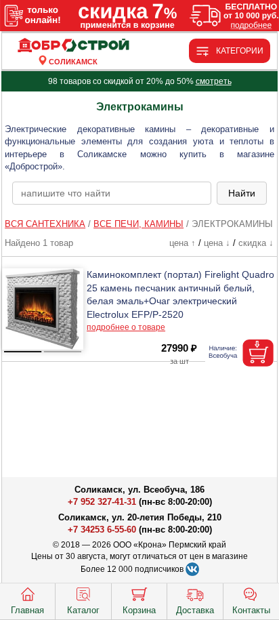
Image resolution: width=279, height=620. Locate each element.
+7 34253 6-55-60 (102, 529)
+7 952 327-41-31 (102, 502)
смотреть (214, 81)
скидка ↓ (256, 243)
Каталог (83, 610)
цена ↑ (182, 243)
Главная (27, 610)
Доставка (195, 610)
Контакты (251, 610)
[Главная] (73, 46)
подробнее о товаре (126, 327)
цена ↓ (217, 243)
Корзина (139, 610)
